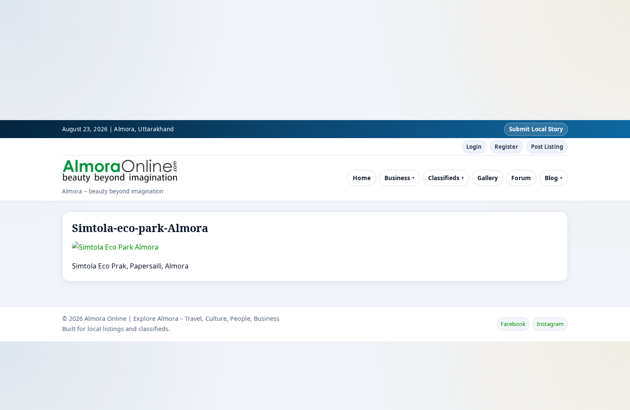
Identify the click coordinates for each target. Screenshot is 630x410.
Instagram (550, 324)
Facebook (513, 324)
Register (506, 147)
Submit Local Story (536, 129)
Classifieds (443, 178)
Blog (551, 178)
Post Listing (547, 147)
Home (362, 178)
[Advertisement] (257, 60)
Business (397, 178)
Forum (521, 178)
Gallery (487, 178)
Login (474, 147)
